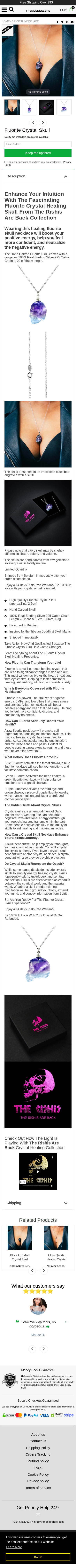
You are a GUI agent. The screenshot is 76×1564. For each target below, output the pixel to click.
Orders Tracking (38, 1454)
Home (6, 21)
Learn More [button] (14, 1547)
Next (43, 123)
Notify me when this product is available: (26, 137)
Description (15, 176)
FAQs (38, 1468)
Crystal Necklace (25, 21)
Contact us (38, 1441)
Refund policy (38, 1461)
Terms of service (38, 1488)
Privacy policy (38, 1481)
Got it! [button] (38, 1557)
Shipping (13, 1203)
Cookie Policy (38, 1474)
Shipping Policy (38, 1448)
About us (38, 1434)
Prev (33, 123)
